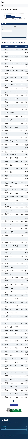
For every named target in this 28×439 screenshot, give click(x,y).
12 (2, 42)
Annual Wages (3, 32)
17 (10, 42)
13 (4, 42)
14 (5, 42)
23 (19, 42)
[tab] (14, 426)
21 (16, 42)
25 (22, 42)
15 (7, 42)
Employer (14, 26)
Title (16, 46)
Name (2, 29)
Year (2, 26)
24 (21, 42)
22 (18, 42)
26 (24, 42)
